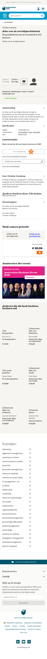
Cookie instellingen (34, 626)
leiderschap (7, 490)
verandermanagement (11, 542)
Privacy (14, 626)
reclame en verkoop (10, 534)
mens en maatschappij (11, 498)
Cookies (22, 626)
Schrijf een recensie (13, 161)
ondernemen (7, 506)
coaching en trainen (10, 457)
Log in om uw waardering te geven (14, 156)
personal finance (9, 514)
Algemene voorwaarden (33, 623)
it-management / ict (10, 482)
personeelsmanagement (12, 518)
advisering (6, 449)
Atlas (30, 132)
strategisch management (13, 538)
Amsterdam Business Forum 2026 (20, 274)
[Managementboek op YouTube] (23, 641)
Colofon (7, 626)
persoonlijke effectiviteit (12, 522)
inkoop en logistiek (10, 473)
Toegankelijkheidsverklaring (15, 629)
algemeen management (12, 453)
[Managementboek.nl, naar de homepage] (9, 10)
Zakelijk (6, 576)
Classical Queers (35, 421)
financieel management (12, 469)
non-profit (6, 502)
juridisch (5, 486)
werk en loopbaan (9, 546)
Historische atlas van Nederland (35, 340)
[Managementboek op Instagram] (29, 641)
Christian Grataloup (9, 28)
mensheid (36, 132)
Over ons (23, 633)
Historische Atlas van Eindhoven (9, 420)
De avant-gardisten (10, 379)
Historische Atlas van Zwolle (35, 380)
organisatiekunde (9, 510)
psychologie (7, 530)
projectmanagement (11, 526)
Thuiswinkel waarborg (14, 623)
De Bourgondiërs (9, 339)
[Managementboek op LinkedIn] (18, 641)
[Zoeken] (42, 15)
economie (6, 465)
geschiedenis (23, 132)
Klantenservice (9, 571)
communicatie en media (12, 461)
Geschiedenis (8, 22)
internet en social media (12, 478)
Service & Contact (34, 629)
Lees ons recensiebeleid (11, 166)
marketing (6, 494)
